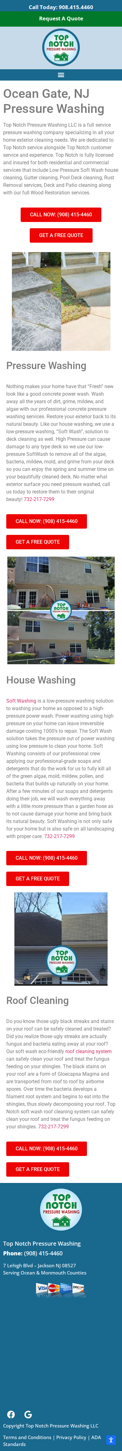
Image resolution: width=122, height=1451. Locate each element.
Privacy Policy (71, 1437)
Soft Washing (21, 701)
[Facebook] (11, 1414)
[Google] (28, 1414)
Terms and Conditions (27, 1437)
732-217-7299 (39, 499)
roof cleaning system (88, 1051)
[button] (61, 74)
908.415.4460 (76, 7)
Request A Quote (61, 18)
